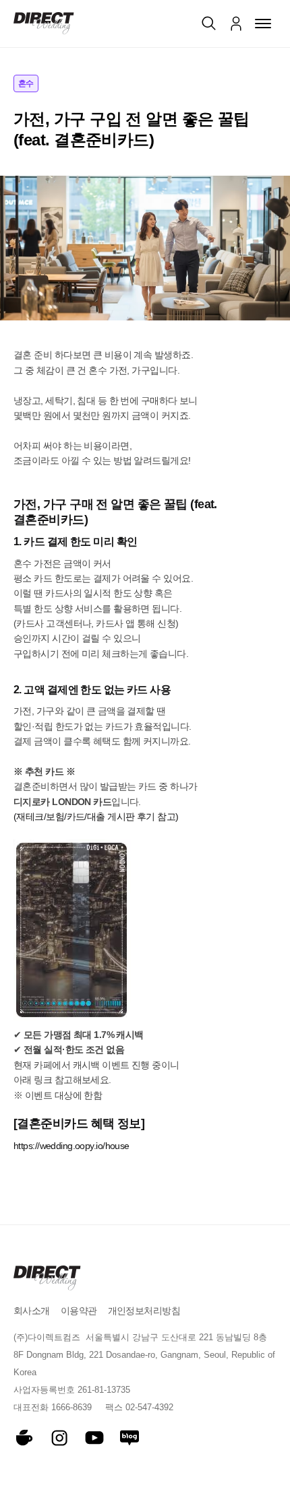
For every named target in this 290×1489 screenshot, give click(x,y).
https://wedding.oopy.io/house (71, 1145)
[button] (263, 23)
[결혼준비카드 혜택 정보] (78, 1123)
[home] (43, 23)
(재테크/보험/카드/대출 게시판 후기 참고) (96, 816)
